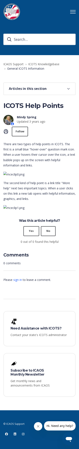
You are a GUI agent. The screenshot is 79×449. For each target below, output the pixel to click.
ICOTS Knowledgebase (43, 64)
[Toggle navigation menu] (72, 11)
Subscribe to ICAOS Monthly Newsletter (27, 372)
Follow (20, 131)
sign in (17, 280)
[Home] (11, 11)
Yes (31, 231)
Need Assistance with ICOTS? (36, 328)
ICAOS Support (13, 64)
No (48, 231)
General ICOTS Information (25, 68)
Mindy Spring (26, 117)
